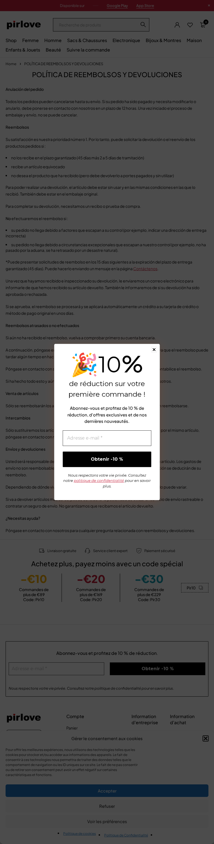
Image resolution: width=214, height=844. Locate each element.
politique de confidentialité (99, 480)
